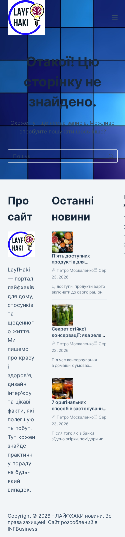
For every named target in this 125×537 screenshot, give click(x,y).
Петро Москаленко (75, 270)
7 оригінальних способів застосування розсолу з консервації (78, 408)
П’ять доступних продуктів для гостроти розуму (72, 262)
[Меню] (115, 18)
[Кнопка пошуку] (111, 156)
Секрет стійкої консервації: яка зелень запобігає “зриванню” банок (79, 338)
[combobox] (56, 156)
